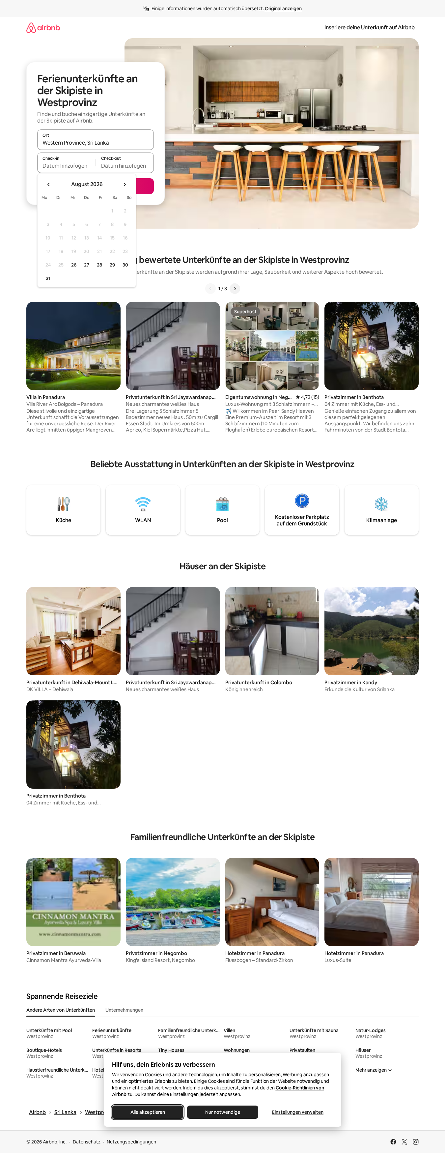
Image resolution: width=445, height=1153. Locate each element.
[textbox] (66, 166)
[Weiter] (235, 288)
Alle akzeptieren (147, 1112)
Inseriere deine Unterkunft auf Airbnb (369, 27)
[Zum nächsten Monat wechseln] (124, 184)
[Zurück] (210, 288)
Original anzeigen (283, 9)
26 (73, 265)
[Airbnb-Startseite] (43, 27)
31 (48, 278)
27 (86, 265)
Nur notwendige (222, 1112)
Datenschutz (86, 1142)
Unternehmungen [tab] (124, 1010)
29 (112, 265)
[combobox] (95, 143)
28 (99, 265)
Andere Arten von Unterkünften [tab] (60, 1010)
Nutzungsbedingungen (131, 1142)
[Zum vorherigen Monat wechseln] (49, 184)
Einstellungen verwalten (297, 1112)
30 (125, 265)
